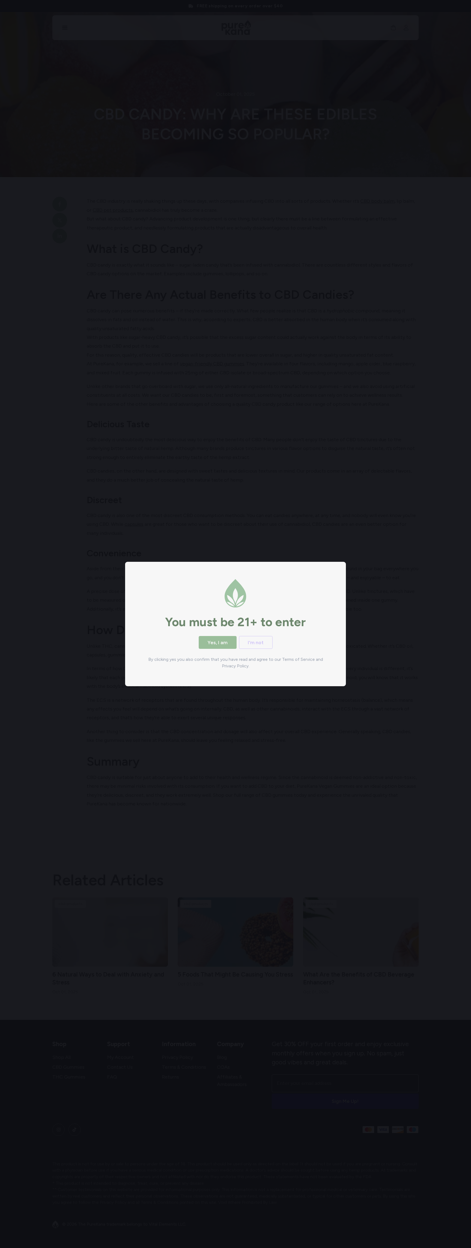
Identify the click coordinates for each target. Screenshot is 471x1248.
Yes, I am (217, 643)
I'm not (256, 643)
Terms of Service (298, 659)
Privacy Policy (235, 665)
